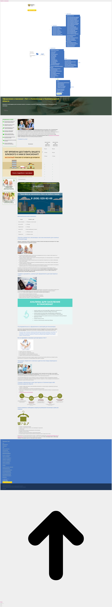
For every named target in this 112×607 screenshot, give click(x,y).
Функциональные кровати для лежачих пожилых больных (9, 122)
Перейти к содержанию (4, 0)
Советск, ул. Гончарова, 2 (6, 456)
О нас (3, 443)
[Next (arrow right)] (1, 605)
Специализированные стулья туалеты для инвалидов (9, 128)
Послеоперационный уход (6, 468)
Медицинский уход (5, 444)
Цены (3, 447)
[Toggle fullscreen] (2, 603)
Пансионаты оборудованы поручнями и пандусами (8, 131)
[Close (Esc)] (0, 603)
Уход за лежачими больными (7, 471)
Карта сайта (4, 488)
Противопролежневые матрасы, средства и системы (9, 137)
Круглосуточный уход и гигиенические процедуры (8, 143)
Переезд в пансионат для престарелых (26, 392)
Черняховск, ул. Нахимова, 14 (7, 459)
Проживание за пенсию (6, 451)
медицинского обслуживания (54, 135)
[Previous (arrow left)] (0, 605)
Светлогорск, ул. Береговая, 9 (7, 460)
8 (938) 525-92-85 (32, 8)
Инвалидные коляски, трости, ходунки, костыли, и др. (9, 125)
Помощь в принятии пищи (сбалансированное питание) (9, 134)
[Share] (1, 603)
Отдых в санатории (5, 450)
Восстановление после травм (7, 474)
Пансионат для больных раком (7, 472)
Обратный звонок (7, 482)
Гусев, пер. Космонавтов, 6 (6, 463)
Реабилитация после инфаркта (7, 475)
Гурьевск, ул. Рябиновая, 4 (6, 462)
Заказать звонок (31, 10)
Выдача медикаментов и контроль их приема (10, 140)
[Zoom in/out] (3, 603)
